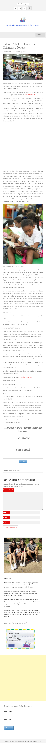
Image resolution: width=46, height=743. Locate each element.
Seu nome (23, 438)
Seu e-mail (23, 449)
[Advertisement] (23, 146)
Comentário (8, 490)
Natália (24, 52)
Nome (6, 512)
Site (4, 522)
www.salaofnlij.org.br (25, 377)
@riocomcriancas (29, 95)
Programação (16, 471)
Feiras (10, 471)
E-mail (6, 517)
